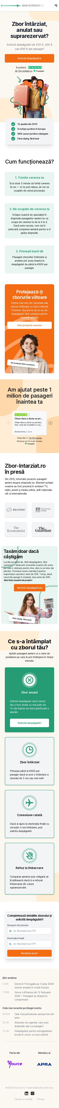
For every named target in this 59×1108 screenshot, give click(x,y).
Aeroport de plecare (17, 925)
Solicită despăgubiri (29, 722)
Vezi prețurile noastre (29, 325)
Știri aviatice (9, 977)
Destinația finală (15, 938)
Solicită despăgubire (29, 58)
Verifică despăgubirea (29, 587)
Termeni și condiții (23, 1099)
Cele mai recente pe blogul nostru (21, 1008)
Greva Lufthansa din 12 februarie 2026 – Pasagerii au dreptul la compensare (33, 996)
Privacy (41, 1099)
